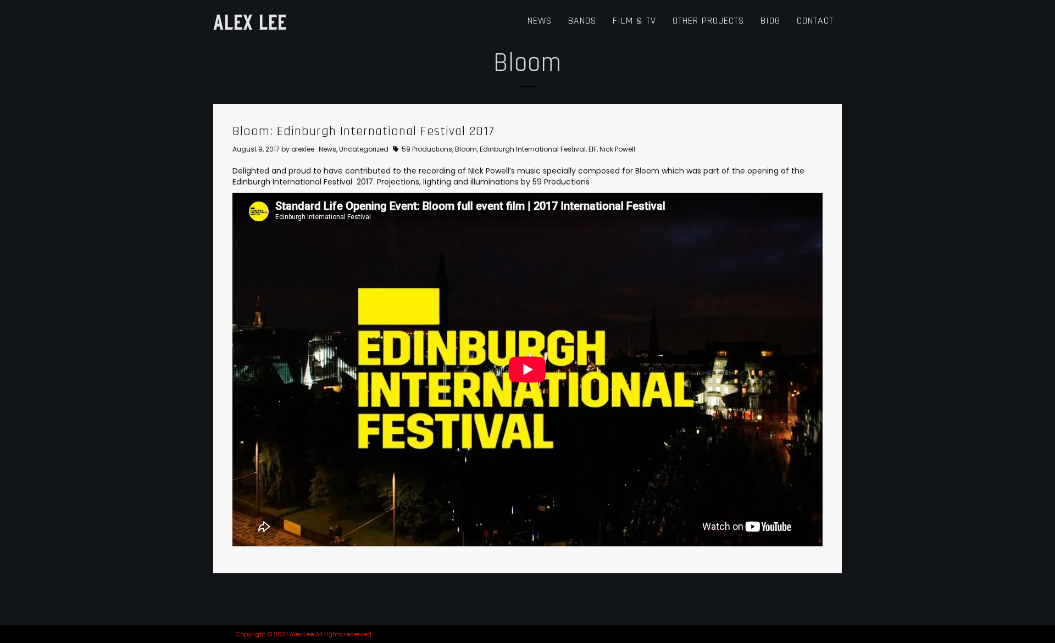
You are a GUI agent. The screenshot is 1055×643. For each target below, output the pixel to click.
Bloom (466, 149)
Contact (815, 20)
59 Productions (427, 149)
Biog (770, 20)
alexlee (302, 149)
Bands (582, 20)
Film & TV (634, 20)
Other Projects (708, 20)
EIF (592, 149)
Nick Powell (617, 149)
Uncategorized (363, 149)
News (540, 20)
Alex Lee (250, 21)
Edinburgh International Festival (533, 149)
